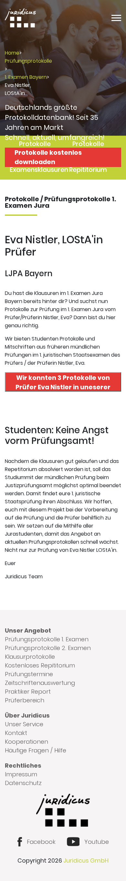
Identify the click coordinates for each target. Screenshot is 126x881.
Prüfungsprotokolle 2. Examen (48, 648)
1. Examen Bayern (26, 77)
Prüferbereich (24, 700)
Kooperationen (26, 742)
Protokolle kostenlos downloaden (48, 157)
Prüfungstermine (29, 674)
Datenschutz (23, 783)
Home (12, 53)
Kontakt (16, 733)
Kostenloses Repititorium (40, 665)
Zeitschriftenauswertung (40, 683)
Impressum (21, 774)
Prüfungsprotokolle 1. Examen (47, 639)
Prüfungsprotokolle (28, 61)
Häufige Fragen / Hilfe (35, 750)
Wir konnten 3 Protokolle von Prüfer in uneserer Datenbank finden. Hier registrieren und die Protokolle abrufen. (63, 382)
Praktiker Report (28, 691)
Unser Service (24, 724)
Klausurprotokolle (30, 657)
